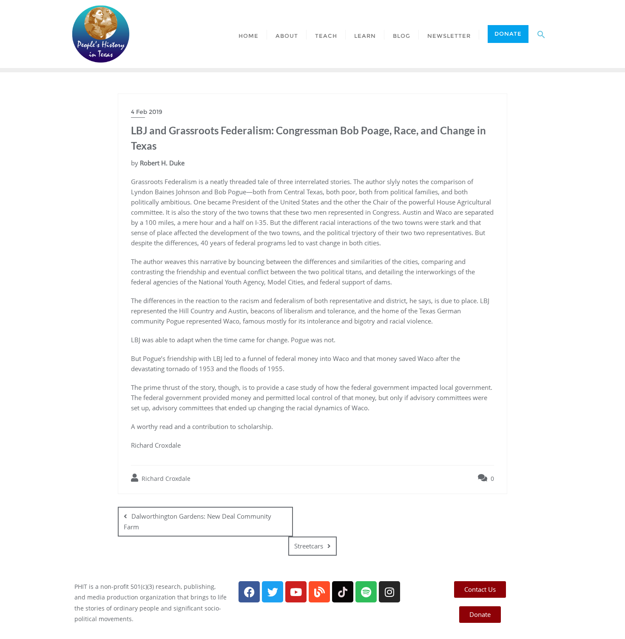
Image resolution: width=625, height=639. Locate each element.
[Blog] (319, 591)
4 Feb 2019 (146, 112)
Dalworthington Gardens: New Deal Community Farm (197, 521)
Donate (508, 33)
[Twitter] (272, 591)
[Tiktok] (342, 591)
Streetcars (308, 546)
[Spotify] (366, 591)
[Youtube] (296, 591)
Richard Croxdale (165, 478)
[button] (541, 34)
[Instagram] (389, 591)
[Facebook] (249, 591)
